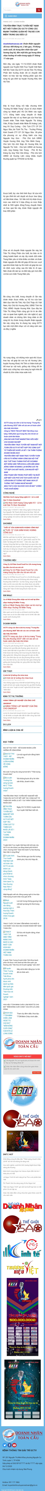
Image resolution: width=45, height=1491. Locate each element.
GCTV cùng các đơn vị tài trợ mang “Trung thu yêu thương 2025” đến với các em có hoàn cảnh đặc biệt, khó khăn (21, 631)
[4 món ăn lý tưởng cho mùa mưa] (18, 678)
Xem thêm (6, 519)
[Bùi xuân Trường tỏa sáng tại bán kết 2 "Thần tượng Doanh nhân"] (8, 784)
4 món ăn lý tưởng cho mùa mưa (15, 675)
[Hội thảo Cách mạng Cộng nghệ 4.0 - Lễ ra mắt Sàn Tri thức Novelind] (22, 504)
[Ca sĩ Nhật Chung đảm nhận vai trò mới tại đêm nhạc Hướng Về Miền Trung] (22, 606)
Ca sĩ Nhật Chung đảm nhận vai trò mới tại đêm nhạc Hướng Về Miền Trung (21, 601)
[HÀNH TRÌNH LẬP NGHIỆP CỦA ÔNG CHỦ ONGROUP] (22, 707)
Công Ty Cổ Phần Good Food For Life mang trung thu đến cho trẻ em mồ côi (22, 565)
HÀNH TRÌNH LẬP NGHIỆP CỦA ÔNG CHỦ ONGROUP (19, 701)
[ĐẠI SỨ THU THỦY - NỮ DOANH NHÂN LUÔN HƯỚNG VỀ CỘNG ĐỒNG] (8, 760)
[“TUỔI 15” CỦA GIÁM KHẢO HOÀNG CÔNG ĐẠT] (22, 531)
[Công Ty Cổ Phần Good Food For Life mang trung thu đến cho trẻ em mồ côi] (22, 571)
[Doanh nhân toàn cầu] (22, 4)
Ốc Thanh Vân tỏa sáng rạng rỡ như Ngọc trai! (19, 1183)
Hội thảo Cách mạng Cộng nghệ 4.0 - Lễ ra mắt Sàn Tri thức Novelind (21, 498)
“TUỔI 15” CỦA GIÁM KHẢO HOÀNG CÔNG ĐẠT (21, 527)
